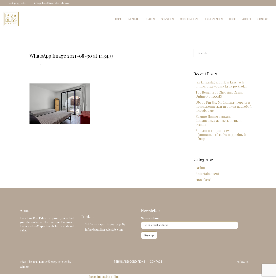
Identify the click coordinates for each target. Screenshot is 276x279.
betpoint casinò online (104, 277)
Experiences (214, 19)
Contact (263, 19)
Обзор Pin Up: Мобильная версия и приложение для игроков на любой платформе (224, 106)
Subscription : (150, 218)
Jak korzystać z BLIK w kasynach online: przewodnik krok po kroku (221, 84)
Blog (232, 19)
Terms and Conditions (129, 261)
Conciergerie (189, 19)
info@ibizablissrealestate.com (104, 229)
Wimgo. (24, 267)
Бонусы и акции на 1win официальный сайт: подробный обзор (221, 134)
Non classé (203, 180)
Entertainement (207, 174)
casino (200, 168)
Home (118, 19)
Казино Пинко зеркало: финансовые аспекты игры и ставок (218, 120)
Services (167, 19)
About (246, 19)
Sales (150, 19)
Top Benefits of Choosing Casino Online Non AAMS (219, 94)
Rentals (134, 19)
